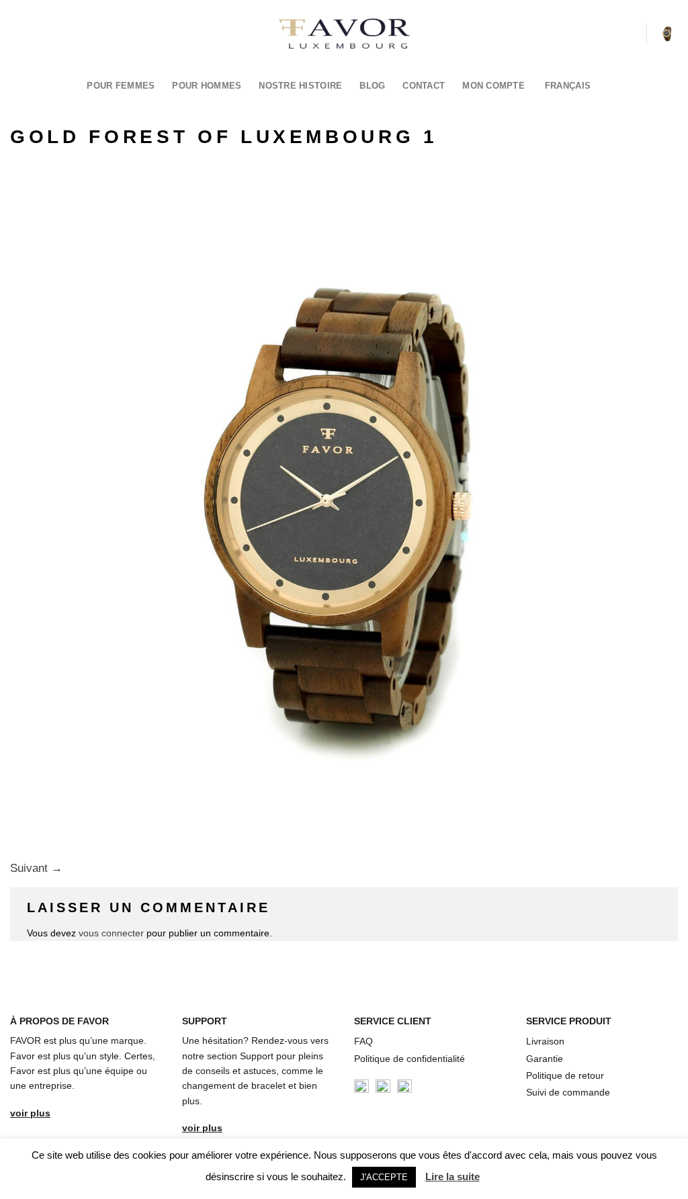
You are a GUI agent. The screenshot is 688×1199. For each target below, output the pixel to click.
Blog (372, 86)
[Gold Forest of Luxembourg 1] (344, 508)
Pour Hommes (206, 86)
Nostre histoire (300, 86)
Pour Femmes (121, 86)
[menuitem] (571, 86)
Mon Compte (493, 86)
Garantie (544, 1058)
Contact (423, 86)
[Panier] (667, 33)
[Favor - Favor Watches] (344, 33)
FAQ (363, 1041)
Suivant (36, 868)
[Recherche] (631, 33)
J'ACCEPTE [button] (384, 1177)
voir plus (30, 1113)
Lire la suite (452, 1176)
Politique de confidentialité (409, 1058)
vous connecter (111, 933)
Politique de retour (565, 1075)
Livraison (545, 1041)
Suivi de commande (568, 1092)
